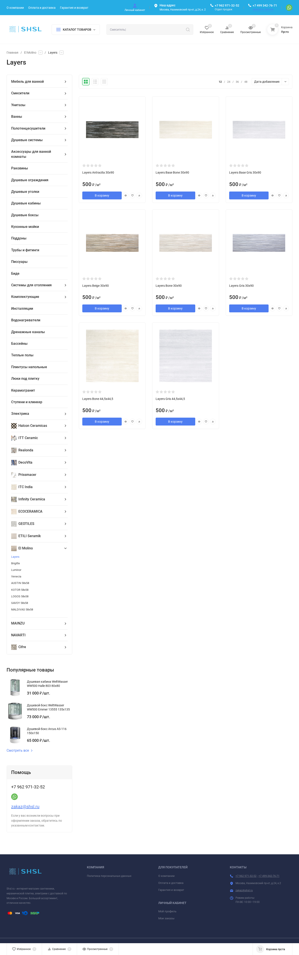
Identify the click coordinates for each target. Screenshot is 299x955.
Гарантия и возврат (171, 890)
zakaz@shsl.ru (25, 806)
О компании (166, 876)
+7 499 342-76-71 (265, 5)
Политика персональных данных (109, 876)
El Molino (30, 52)
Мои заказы (166, 918)
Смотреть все (18, 750)
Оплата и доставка (170, 883)
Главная (12, 52)
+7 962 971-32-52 (227, 5)
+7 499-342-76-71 (269, 876)
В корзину (102, 195)
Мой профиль (167, 911)
